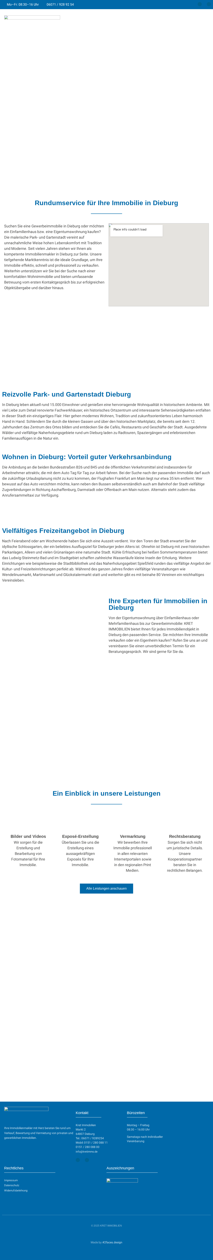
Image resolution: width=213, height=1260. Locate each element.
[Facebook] (200, 4)
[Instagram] (209, 4)
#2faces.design (112, 1242)
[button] (205, 24)
